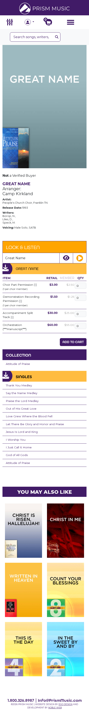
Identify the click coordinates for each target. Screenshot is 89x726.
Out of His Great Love (21, 408)
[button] (34, 22)
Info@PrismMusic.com (60, 700)
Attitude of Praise (18, 363)
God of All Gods (17, 455)
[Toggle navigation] (70, 22)
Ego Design (65, 704)
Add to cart (73, 342)
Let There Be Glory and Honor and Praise (35, 424)
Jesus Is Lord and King (22, 431)
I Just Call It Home (19, 447)
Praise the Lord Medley (22, 401)
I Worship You (15, 439)
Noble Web (55, 707)
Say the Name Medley (21, 393)
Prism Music (51, 8)
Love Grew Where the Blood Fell (29, 416)
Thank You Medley (19, 385)
